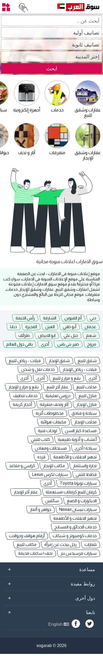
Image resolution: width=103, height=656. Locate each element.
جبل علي (71, 335)
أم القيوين (73, 318)
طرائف (24, 335)
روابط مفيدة (51, 584)
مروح (91, 344)
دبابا (13, 326)
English (56, 624)
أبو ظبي (69, 326)
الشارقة (49, 318)
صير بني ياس (68, 344)
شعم (91, 335)
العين (50, 326)
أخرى (45, 344)
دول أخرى (51, 598)
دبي (93, 318)
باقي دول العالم (19, 344)
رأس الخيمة (25, 318)
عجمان (90, 326)
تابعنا (50, 612)
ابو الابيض (46, 335)
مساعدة (51, 569)
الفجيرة (31, 326)
